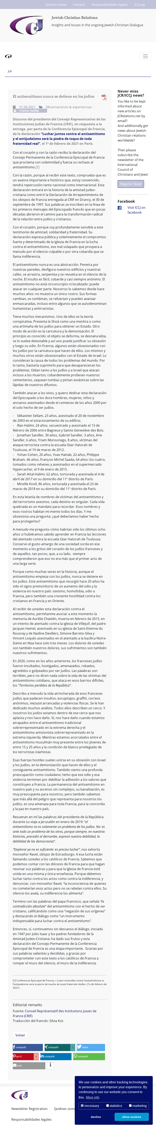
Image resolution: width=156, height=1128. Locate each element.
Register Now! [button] (130, 184)
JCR (10, 71)
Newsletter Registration (29, 1108)
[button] (28, 1047)
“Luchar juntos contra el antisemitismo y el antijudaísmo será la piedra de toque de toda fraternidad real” (59, 139)
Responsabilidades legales (110, 4)
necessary (91, 1105)
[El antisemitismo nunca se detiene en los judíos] (103, 97)
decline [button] (96, 1116)
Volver (20, 1035)
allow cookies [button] (131, 1116)
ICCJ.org (139, 4)
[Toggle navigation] (145, 56)
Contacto (79, 4)
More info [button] (92, 1097)
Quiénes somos (56, 4)
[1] (37, 167)
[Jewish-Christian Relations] (28, 25)
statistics (115, 1105)
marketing (139, 1105)
